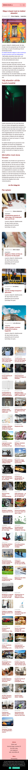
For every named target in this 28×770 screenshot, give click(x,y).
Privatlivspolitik (16, 767)
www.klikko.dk (15, 752)
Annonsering (14, 758)
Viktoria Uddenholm (17, 211)
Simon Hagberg (15, 16)
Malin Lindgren (16, 249)
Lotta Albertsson (17, 323)
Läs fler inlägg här (14, 185)
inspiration (23, 16)
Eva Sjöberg (15, 286)
